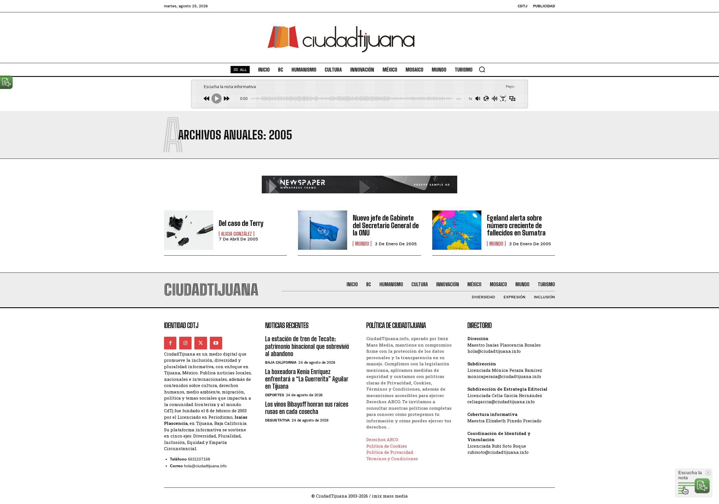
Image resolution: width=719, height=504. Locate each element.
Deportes (274, 395)
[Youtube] (216, 343)
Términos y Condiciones (392, 458)
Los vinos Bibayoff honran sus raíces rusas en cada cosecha (306, 407)
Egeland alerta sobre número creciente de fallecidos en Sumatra (516, 225)
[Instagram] (185, 343)
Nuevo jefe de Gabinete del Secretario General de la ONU (386, 225)
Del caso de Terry (241, 223)
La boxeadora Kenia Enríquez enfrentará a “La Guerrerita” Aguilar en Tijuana (306, 379)
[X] (200, 343)
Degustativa (277, 420)
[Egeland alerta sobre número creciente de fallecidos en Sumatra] (456, 230)
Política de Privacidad (389, 452)
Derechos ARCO (382, 439)
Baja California (281, 362)
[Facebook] (170, 343)
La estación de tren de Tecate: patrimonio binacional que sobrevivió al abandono (307, 346)
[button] (482, 69)
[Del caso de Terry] (188, 230)
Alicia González (236, 233)
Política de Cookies (386, 446)
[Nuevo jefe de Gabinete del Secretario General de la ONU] (322, 230)
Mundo (362, 243)
